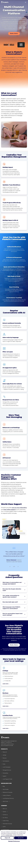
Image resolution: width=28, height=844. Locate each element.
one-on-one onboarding (19, 507)
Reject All (7, 837)
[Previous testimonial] (10, 566)
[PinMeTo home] (4, 2)
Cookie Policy (9, 835)
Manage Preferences (14, 841)
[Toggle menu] (25, 2)
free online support (10, 509)
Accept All (20, 837)
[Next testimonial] (18, 566)
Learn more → (6, 683)
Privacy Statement (18, 835)
